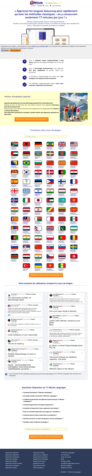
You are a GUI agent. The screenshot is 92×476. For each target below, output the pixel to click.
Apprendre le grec (11, 468)
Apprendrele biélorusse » (74, 158)
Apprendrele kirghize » (73, 204)
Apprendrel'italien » (25, 204)
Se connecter (57, 6)
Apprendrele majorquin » (14, 223)
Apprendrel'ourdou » (61, 232)
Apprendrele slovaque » (50, 251)
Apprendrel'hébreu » (37, 195)
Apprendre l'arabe (11, 461)
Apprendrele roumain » (73, 242)
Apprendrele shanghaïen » (39, 251)
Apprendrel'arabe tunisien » (74, 260)
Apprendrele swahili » (14, 260)
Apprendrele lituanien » (61, 214)
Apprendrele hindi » (49, 195)
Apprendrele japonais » (38, 204)
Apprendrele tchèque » (50, 260)
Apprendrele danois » (49, 176)
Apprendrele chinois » (73, 167)
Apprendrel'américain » (73, 148)
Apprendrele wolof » (61, 270)
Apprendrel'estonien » (37, 186)
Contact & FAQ (65, 461)
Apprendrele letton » (25, 214)
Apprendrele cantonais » (50, 167)
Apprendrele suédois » (73, 251)
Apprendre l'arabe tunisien (13, 463)
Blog (62, 459)
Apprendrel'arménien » (26, 158)
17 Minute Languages (68, 453)
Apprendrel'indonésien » (73, 195)
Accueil (33, 6)
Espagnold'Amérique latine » (28, 186)
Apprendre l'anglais (11, 459)
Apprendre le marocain (40, 457)
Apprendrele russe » (13, 251)
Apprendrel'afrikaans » (14, 148)
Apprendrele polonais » (50, 242)
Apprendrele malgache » (38, 223)
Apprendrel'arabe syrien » (27, 260)
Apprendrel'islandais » (14, 204)
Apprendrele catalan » (61, 167)
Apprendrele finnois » (61, 186)
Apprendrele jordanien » (50, 204)
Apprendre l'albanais (11, 453)
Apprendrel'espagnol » (14, 186)
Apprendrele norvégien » (50, 232)
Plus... (47, 6)
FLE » (71, 185)
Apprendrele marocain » (61, 223)
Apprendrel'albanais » (26, 148)
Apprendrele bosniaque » (14, 167)
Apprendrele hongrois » (61, 195)
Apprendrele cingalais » (14, 176)
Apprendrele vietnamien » (50, 270)
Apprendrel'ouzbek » (73, 232)
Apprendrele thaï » (61, 260)
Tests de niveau (66, 457)
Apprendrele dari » (61, 176)
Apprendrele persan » (37, 242)
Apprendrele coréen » (25, 176)
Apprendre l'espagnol (12, 465)
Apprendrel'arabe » (13, 158)
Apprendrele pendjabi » (26, 242)
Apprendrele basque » (49, 158)
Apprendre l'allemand (12, 455)
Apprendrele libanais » (38, 214)
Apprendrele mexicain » (73, 223)
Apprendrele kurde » (13, 214)
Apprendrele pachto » (14, 242)
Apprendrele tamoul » (37, 260)
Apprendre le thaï (38, 463)
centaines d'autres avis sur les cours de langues (38, 374)
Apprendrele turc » (25, 270)
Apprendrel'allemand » (38, 148)
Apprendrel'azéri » (37, 158)
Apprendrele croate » (37, 176)
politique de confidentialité (40, 46)
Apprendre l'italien (39, 453)
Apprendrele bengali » (61, 158)
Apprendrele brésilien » (26, 167)
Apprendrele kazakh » (61, 204)
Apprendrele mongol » (14, 232)
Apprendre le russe (39, 461)
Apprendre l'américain (12, 457)
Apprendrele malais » (25, 223)
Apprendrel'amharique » (50, 148)
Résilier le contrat (66, 468)
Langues (39, 6)
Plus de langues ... (39, 468)
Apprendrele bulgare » (38, 167)
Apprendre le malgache (40, 455)
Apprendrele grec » (25, 195)
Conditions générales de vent (70, 463)
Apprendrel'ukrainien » (38, 270)
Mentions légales (66, 465)
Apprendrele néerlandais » (27, 232)
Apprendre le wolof (39, 465)
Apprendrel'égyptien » (73, 176)
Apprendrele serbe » (25, 251)
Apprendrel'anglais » (61, 148)
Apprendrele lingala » (49, 214)
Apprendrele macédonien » (74, 214)
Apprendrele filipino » (49, 186)
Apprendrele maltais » (49, 223)
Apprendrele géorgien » (14, 195)
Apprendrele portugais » (61, 242)
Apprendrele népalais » (38, 232)
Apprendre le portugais (40, 459)
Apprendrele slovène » (61, 251)
